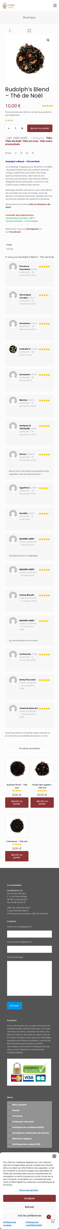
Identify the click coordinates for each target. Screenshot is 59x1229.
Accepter (29, 1198)
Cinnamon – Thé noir (17, 841)
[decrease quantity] (8, 128)
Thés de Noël (13, 141)
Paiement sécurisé (23, 1121)
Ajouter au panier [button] (16, 802)
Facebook (15, 231)
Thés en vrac (30, 141)
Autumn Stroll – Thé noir (17, 786)
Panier (16, 1110)
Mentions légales (22, 1138)
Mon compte (19, 1104)
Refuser (29, 1207)
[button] (54, 1156)
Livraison (17, 1116)
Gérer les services (28, 1190)
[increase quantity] (22, 128)
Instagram (32, 228)
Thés (49, 138)
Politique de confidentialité (28, 1127)
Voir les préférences (30, 1215)
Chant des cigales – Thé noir (42, 786)
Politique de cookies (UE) (26, 1144)
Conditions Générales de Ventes (30, 1132)
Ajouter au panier (39, 128)
